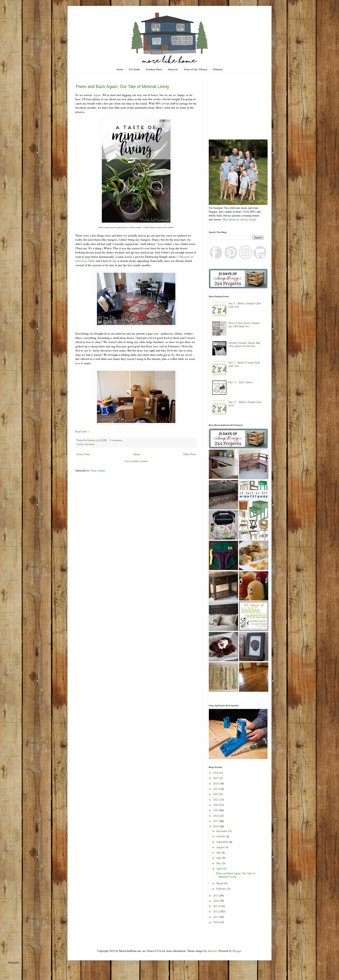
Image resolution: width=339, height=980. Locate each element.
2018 (216, 816)
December (222, 831)
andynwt (212, 951)
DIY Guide (134, 69)
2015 (216, 895)
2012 (216, 911)
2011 (216, 917)
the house (90, 444)
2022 (216, 794)
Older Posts (189, 454)
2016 (216, 826)
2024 (216, 783)
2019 (216, 810)
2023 (216, 789)
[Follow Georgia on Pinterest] (231, 258)
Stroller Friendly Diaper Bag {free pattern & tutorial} (244, 344)
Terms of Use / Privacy (195, 69)
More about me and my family (239, 219)
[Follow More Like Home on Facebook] (216, 258)
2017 (216, 821)
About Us (173, 69)
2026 (216, 772)
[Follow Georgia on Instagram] (245, 258)
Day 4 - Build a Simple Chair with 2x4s (244, 304)
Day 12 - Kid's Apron (240, 382)
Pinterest (217, 69)
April (219, 868)
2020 (216, 805)
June (219, 858)
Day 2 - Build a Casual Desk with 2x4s (244, 364)
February (221, 888)
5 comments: (116, 440)
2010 (216, 922)
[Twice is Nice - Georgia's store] (260, 258)
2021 (216, 799)
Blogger (236, 951)
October (221, 836)
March (220, 883)
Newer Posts (83, 454)
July (219, 852)
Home (120, 69)
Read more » (82, 431)
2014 (216, 901)
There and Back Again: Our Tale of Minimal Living (122, 86)
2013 (216, 906)
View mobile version (136, 461)
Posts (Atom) (98, 470)
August (220, 847)
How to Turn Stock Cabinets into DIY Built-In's (244, 324)
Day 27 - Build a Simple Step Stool (244, 403)
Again (97, 95)
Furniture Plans (154, 69)
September (222, 842)
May (219, 863)
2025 (216, 778)
